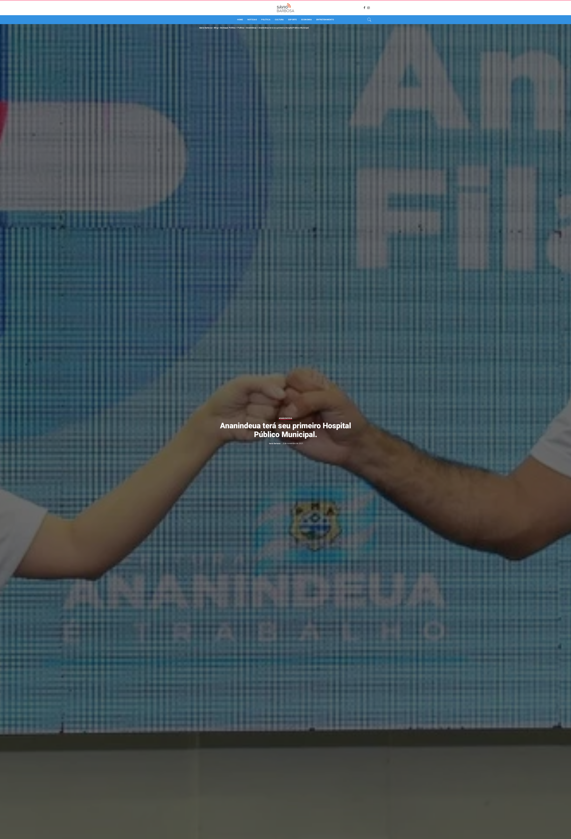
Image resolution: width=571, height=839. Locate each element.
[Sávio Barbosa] (285, 7)
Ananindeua (285, 418)
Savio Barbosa (274, 443)
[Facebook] (364, 7)
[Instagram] (369, 7)
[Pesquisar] (369, 19)
